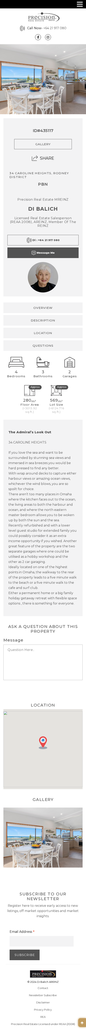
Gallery (43, 144)
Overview (43, 308)
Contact (43, 988)
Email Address (22, 932)
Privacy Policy (43, 1009)
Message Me (45, 252)
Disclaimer (43, 1002)
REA (43, 1016)
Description (43, 320)
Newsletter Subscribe (43, 995)
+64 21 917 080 (54, 28)
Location (43, 333)
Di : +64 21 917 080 (46, 240)
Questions (43, 345)
